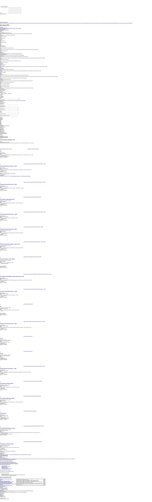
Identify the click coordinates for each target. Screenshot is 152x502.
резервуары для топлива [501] (6, 466)
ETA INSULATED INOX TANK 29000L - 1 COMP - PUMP (10, 244)
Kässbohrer (117, 23)
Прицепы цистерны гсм (78, 23)
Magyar (123, 23)
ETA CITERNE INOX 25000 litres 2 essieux (7, 428)
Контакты (5, 488)
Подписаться (2, 175)
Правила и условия (3, 490)
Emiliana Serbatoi (109, 23)
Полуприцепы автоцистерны (32, 23)
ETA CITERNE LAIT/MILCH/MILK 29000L (7, 199)
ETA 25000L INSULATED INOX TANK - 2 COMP (8, 229)
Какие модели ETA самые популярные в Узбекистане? (8, 459)
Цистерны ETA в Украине (3, 486)
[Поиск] (15, 10)
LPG (120, 23)
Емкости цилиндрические (86, 23)
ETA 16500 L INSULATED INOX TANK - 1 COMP (8, 214)
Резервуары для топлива (14, 23)
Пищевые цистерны (46, 23)
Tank (126, 23)
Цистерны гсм (8, 23)
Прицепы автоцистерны (71, 23)
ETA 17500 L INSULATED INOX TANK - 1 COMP (8, 291)
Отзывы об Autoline (25, 490)
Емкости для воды (98, 23)
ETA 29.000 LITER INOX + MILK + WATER (6, 482)
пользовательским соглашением (26, 454)
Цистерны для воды (93, 23)
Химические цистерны (52, 23)
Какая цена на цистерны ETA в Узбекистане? (6, 461)
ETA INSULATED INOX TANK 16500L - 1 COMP (8, 166)
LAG (119, 23)
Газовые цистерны (65, 23)
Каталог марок (31, 490)
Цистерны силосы (25, 23)
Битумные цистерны (59, 23)
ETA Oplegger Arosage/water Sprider (6, 383)
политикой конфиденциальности (15, 454)
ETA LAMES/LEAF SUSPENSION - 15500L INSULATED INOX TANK (12, 276)
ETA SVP (1, 338)
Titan (128, 23)
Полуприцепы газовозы (39, 23)
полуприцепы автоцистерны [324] (6, 468)
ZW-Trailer (130, 23)
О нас (1, 488)
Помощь (3, 488)
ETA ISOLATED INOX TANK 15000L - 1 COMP (8, 368)
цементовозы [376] (4, 467)
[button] (76, 18)
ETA (1, 151)
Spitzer (125, 23)
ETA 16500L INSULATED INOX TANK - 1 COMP (8, 184)
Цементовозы (20, 23)
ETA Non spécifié (3, 413)
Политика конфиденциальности (10, 490)
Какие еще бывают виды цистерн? (5, 464)
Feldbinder (113, 23)
